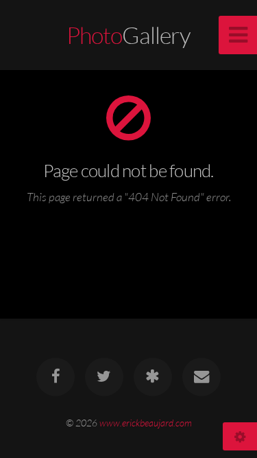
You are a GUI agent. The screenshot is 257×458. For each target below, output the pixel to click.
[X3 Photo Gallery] (153, 377)
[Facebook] (55, 377)
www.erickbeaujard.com (145, 422)
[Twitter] (104, 377)
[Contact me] (201, 377)
